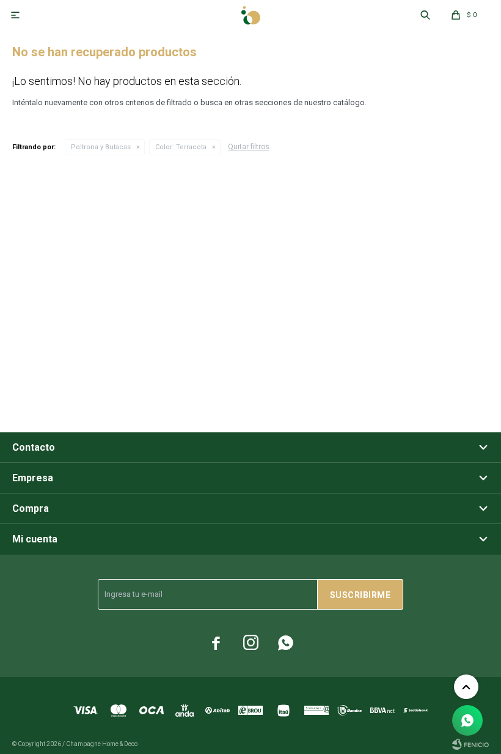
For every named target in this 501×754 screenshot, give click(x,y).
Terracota (181, 147)
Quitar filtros (248, 146)
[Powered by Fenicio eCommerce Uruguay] (470, 744)
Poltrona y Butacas (101, 147)
